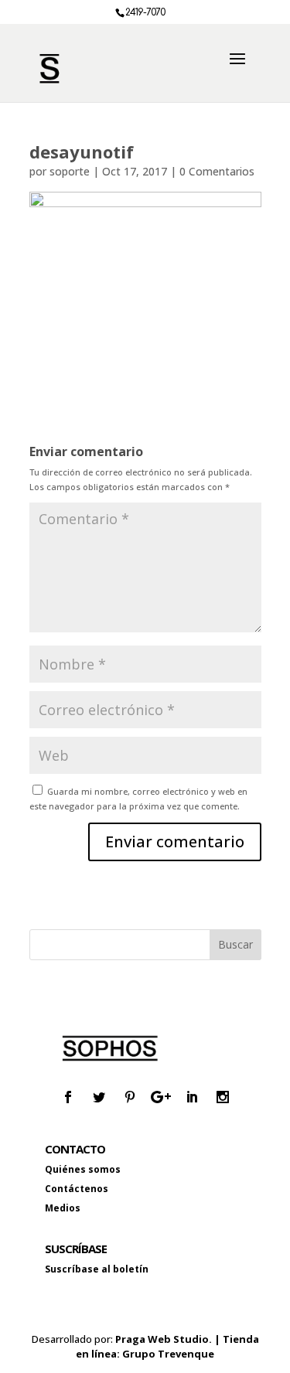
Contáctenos (76, 1188)
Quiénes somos (83, 1169)
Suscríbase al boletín (96, 1269)
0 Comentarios (216, 171)
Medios (62, 1208)
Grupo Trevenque (168, 1354)
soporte (69, 171)
